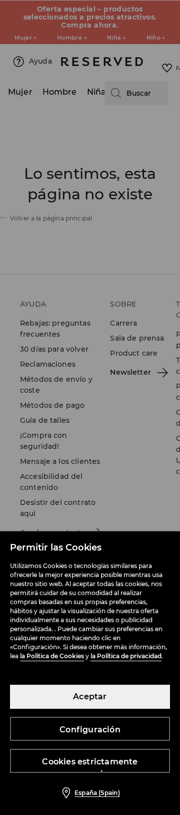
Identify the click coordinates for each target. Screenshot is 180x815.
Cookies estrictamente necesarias (90, 765)
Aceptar (89, 696)
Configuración (90, 729)
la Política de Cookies (52, 656)
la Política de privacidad (126, 656)
